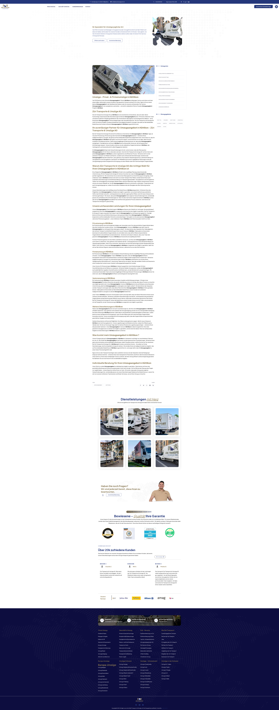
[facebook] (140, 385)
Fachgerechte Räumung (104, 648)
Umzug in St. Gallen (166, 664)
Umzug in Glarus (123, 687)
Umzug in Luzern (144, 670)
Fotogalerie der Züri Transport (169, 642)
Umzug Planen (101, 651)
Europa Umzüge (102, 645)
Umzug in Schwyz (144, 684)
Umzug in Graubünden (145, 664)
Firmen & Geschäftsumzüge (126, 633)
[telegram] (150, 385)
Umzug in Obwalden (145, 678)
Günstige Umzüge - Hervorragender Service (165, 463)
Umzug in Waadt (166, 676)
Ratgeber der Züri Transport (169, 653)
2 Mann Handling (144, 653)
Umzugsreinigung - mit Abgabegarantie (137, 431)
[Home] (23, 6)
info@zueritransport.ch (118, 2)
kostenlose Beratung (115, 40)
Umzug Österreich (102, 690)
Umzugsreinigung (102, 653)
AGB (176, 2)
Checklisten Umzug (145, 656)
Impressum (169, 2)
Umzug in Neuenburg (145, 673)
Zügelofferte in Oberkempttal (166, 73)
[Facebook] (136, 705)
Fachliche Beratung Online (147, 636)
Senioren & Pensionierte (104, 642)
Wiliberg (166, 120)
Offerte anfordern (99, 40)
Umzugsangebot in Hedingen (166, 103)
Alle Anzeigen (159, 556)
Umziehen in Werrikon (164, 106)
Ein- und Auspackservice (138, 464)
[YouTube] (139, 705)
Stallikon (180, 123)
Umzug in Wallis (165, 678)
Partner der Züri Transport (168, 636)
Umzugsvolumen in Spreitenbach (167, 81)
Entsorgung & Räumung (110, 464)
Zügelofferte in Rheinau (164, 95)
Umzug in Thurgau (166, 670)
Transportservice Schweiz (126, 651)
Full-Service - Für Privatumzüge (108, 431)
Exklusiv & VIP (101, 639)
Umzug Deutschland (103, 673)
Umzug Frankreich (102, 679)
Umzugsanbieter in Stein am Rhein (167, 92)
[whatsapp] (146, 385)
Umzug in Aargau (123, 664)
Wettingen (173, 120)
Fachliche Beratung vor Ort (147, 633)
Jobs (163, 639)
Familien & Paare (102, 633)
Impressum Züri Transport (168, 656)
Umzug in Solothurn (145, 687)
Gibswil (159, 126)
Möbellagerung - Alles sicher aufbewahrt (165, 431)
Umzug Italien (101, 676)
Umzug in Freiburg (123, 681)
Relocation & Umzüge (124, 648)
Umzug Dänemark (102, 670)
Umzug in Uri (165, 673)
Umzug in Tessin (166, 667)
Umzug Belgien (102, 667)
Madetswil (180, 120)
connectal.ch (164, 708)
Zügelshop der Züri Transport (169, 651)
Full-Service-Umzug (145, 645)
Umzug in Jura (143, 667)
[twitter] (143, 385)
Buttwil (159, 120)
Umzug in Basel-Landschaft (126, 673)
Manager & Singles (102, 636)
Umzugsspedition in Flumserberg (167, 99)
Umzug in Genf (123, 684)
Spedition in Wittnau (164, 77)
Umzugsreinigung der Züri (146, 642)
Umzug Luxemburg (103, 685)
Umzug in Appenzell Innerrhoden (127, 670)
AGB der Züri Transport (167, 648)
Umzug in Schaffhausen (146, 681)
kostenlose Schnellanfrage (263, 6)
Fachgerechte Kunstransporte (127, 639)
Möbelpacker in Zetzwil (164, 84)
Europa (102, 35)
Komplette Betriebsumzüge (126, 636)
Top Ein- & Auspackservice (147, 639)
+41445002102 (158, 2)
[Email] (143, 705)
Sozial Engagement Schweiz (169, 633)
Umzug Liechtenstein (103, 682)
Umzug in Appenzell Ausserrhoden (128, 667)
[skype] (153, 385)
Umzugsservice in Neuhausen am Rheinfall (169, 88)
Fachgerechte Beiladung (125, 653)
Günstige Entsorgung (145, 648)
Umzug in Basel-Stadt (124, 676)
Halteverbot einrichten (146, 651)
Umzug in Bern (122, 678)
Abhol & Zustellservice (104, 656)
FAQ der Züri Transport (167, 645)
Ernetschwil (172, 123)
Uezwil (159, 123)
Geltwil (165, 123)
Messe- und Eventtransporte (126, 642)
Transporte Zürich (123, 645)
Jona (165, 126)
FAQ (173, 2)
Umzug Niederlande (103, 687)
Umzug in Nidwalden (145, 676)
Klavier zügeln (122, 656)
